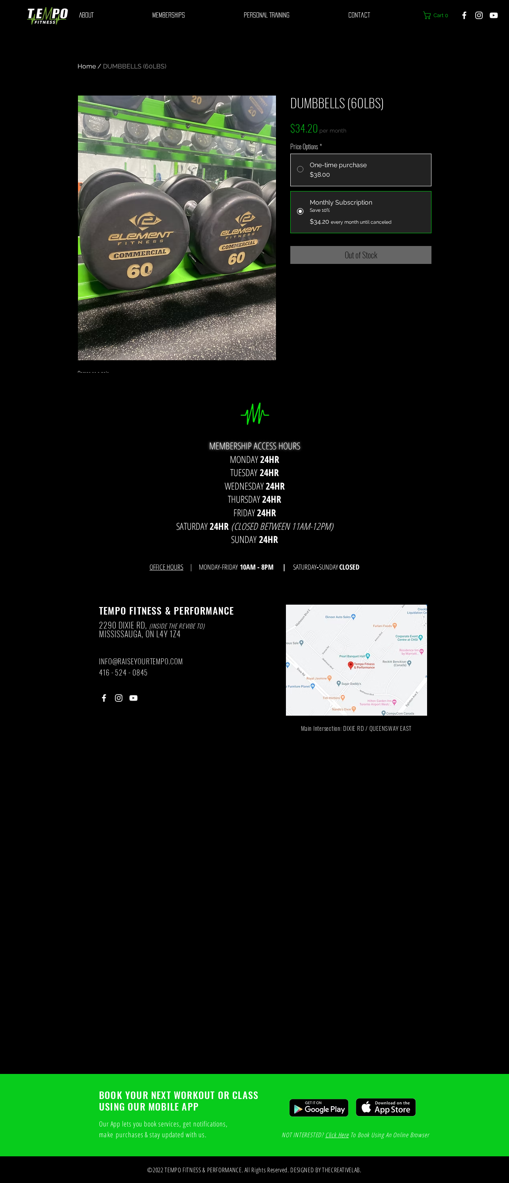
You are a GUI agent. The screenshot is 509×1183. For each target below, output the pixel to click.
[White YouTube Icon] (494, 15)
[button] (438, 15)
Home (87, 66)
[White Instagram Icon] (479, 15)
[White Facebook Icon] (464, 15)
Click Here (337, 1134)
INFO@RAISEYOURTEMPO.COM (141, 661)
